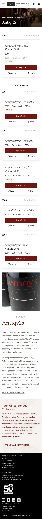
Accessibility (6, 511)
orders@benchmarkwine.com (11, 479)
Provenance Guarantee (17, 445)
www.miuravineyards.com (13, 393)
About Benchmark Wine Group (12, 504)
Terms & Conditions (8, 506)
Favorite (13, 73)
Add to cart (21, 68)
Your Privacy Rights (8, 508)
